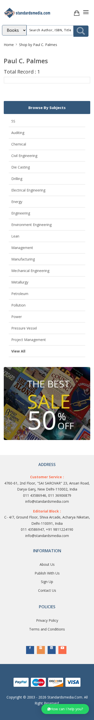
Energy (16, 201)
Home (9, 44)
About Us (47, 564)
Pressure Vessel (24, 328)
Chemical (18, 144)
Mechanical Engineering (30, 270)
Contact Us (47, 590)
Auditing (17, 132)
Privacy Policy (47, 620)
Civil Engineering (24, 155)
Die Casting (20, 167)
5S (13, 121)
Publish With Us (47, 573)
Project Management (28, 339)
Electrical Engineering (28, 190)
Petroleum (19, 293)
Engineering (20, 213)
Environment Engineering (31, 224)
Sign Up (47, 581)
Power (16, 316)
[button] (65, 709)
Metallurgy (19, 282)
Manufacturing (23, 259)
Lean (15, 236)
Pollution (18, 305)
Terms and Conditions (47, 629)
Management (22, 247)
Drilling (16, 178)
